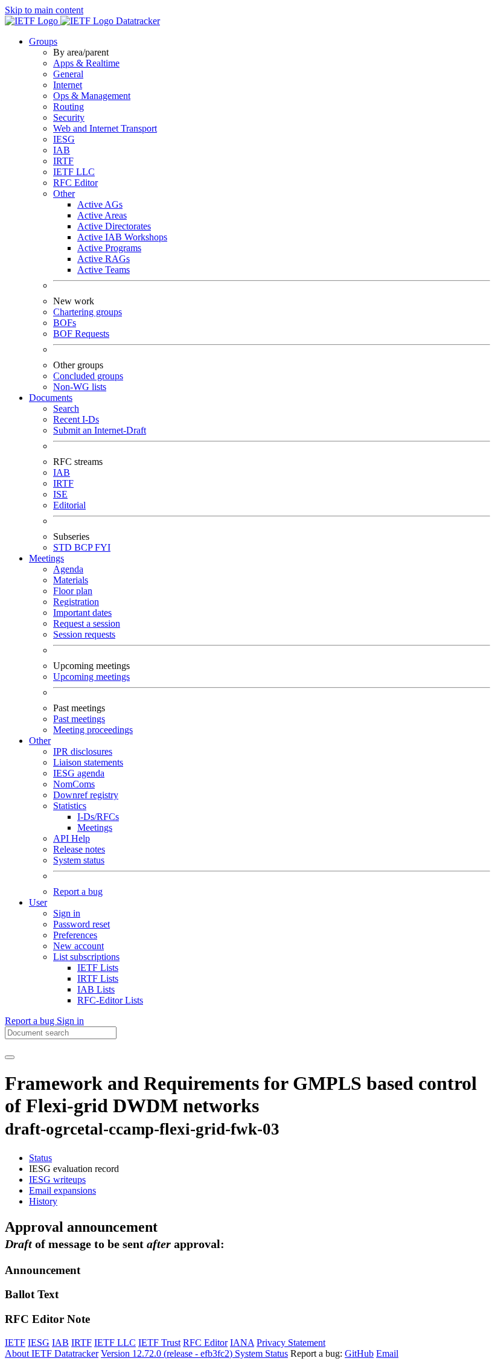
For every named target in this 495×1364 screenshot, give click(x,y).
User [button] (38, 902)
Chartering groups (87, 312)
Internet (67, 85)
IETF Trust (159, 1342)
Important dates (82, 612)
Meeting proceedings (93, 730)
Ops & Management (91, 96)
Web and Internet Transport (105, 128)
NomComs (74, 784)
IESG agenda (78, 773)
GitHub (359, 1353)
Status (40, 1158)
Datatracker (136, 21)
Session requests (84, 634)
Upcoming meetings (91, 676)
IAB (61, 150)
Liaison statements (88, 762)
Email (387, 1353)
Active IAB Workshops (122, 237)
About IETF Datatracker (51, 1353)
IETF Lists (97, 967)
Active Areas (102, 215)
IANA (242, 1342)
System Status (261, 1353)
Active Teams (103, 269)
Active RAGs (103, 259)
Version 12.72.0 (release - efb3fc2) (168, 1353)
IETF (15, 1342)
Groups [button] (43, 41)
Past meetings (79, 719)
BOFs (64, 323)
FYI (102, 547)
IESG (64, 139)
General (68, 74)
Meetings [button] (46, 558)
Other (64, 193)
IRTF (63, 161)
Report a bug (78, 891)
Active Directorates (114, 226)
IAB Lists (96, 989)
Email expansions (62, 1190)
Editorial (69, 505)
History (43, 1201)
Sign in (66, 913)
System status (78, 860)
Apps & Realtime (86, 63)
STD (63, 547)
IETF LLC (74, 172)
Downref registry (85, 795)
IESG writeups (57, 1179)
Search (66, 408)
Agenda (68, 569)
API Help (71, 838)
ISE (60, 494)
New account (78, 946)
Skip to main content (44, 10)
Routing (68, 106)
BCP (84, 547)
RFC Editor (75, 183)
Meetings (94, 827)
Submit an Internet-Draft (99, 430)
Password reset (81, 924)
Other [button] (40, 740)
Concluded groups (88, 376)
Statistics (69, 806)
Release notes (79, 849)
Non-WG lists (79, 387)
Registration (76, 602)
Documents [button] (50, 397)
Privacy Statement (291, 1342)
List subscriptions (86, 957)
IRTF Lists (97, 978)
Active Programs (109, 248)
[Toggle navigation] (9, 1057)
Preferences (75, 935)
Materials (70, 580)
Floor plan (72, 591)
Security (69, 117)
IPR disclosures (82, 751)
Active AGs (100, 204)
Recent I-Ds (76, 419)
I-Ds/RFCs (98, 817)
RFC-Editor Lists (110, 1000)
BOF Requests (81, 333)
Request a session (86, 623)
